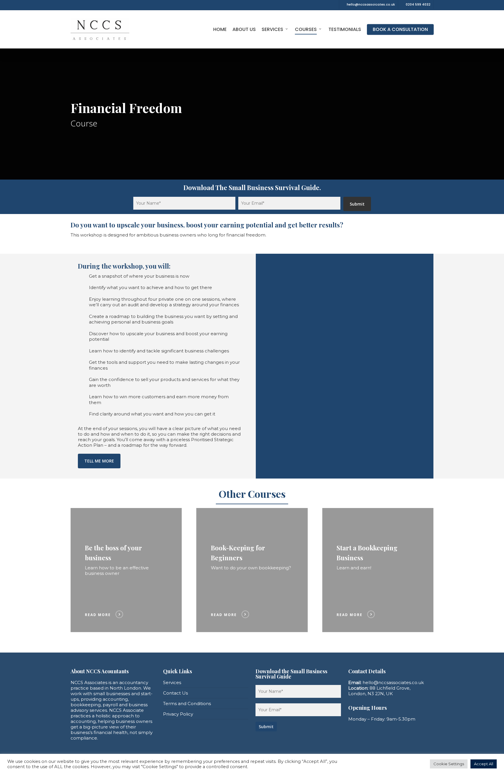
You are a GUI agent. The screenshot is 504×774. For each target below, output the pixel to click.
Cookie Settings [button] (448, 763)
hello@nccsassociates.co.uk (393, 682)
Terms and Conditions (187, 703)
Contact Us (175, 693)
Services (172, 682)
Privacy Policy (178, 714)
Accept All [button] (483, 763)
